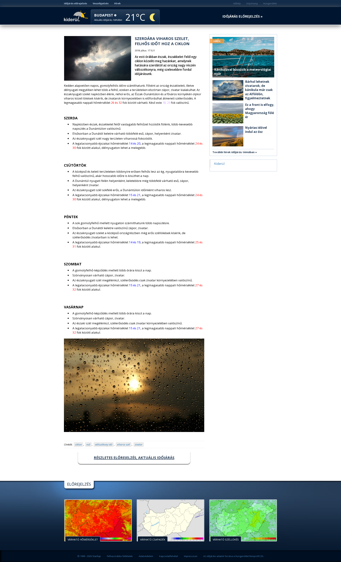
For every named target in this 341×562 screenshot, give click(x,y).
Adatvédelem (146, 556)
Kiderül (76, 15)
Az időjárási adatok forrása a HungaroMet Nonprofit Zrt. (233, 556)
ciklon (78, 444)
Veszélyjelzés (101, 3)
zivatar (138, 444)
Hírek (117, 3)
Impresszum (190, 556)
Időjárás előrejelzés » (242, 16)
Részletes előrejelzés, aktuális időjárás (134, 457)
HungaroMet (270, 3)
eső (88, 444)
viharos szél (123, 444)
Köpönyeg (252, 3)
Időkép (237, 3)
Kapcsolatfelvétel (168, 556)
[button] (108, 17)
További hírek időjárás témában (233, 152)
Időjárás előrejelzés (75, 3)
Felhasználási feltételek (120, 556)
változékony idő (103, 444)
